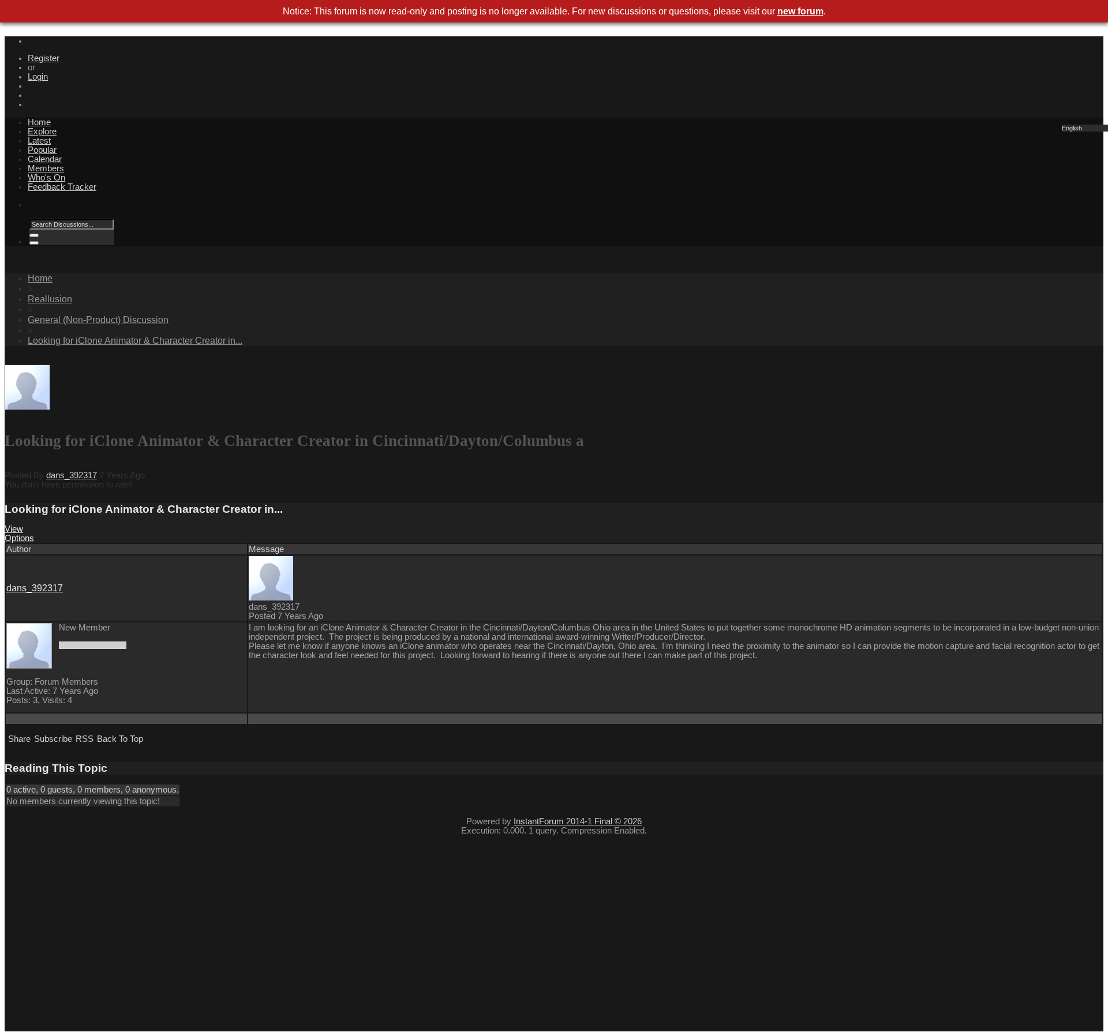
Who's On (46, 177)
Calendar (45, 159)
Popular (42, 150)
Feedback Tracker (62, 187)
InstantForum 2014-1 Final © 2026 (578, 821)
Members (46, 168)
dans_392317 (71, 475)
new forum (800, 11)
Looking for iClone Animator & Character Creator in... (135, 341)
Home (39, 122)
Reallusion (50, 299)
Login (38, 76)
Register (43, 58)
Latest (39, 140)
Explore (42, 131)
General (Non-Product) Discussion (98, 320)
